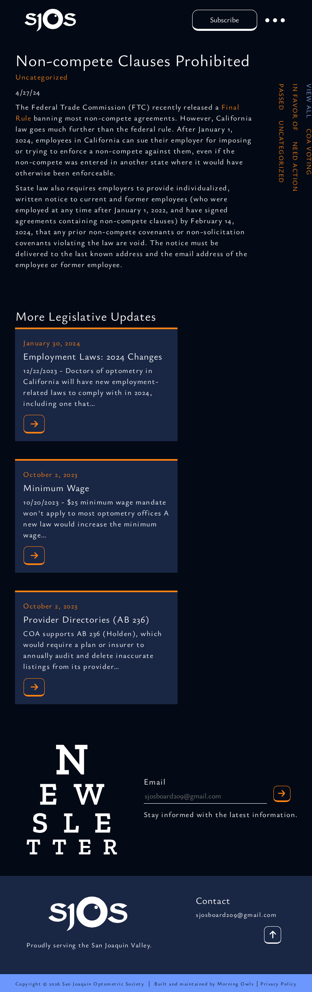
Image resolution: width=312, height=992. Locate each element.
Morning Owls (236, 983)
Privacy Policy (278, 983)
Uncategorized (41, 77)
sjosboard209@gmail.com (236, 914)
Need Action (295, 167)
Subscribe (224, 19)
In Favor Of (295, 108)
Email (155, 781)
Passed (281, 97)
